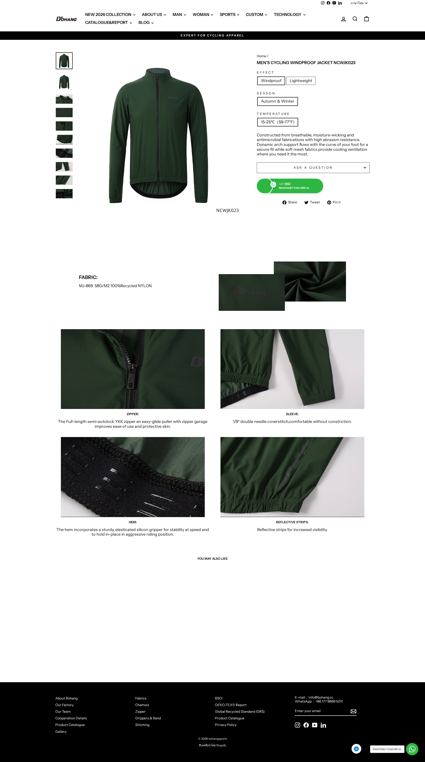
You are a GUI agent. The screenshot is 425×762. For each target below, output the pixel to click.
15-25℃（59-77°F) (277, 122)
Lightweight (301, 80)
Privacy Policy (226, 725)
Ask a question (313, 168)
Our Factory (64, 705)
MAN (178, 14)
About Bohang (66, 698)
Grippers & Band (148, 718)
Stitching (142, 725)
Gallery (61, 732)
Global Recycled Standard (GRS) (240, 711)
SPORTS (228, 14)
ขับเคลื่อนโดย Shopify (212, 745)
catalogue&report (107, 22)
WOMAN (201, 14)
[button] (356, 749)
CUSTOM (255, 14)
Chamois (142, 705)
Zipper (140, 711)
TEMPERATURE (273, 114)
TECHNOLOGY (288, 14)
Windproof (271, 80)
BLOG (144, 22)
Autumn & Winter (277, 101)
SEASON (266, 93)
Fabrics (140, 698)
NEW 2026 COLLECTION (108, 14)
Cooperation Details (71, 718)
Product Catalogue (70, 725)
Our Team (63, 711)
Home (261, 56)
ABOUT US (152, 14)
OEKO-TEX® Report (231, 705)
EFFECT (265, 72)
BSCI (218, 698)
